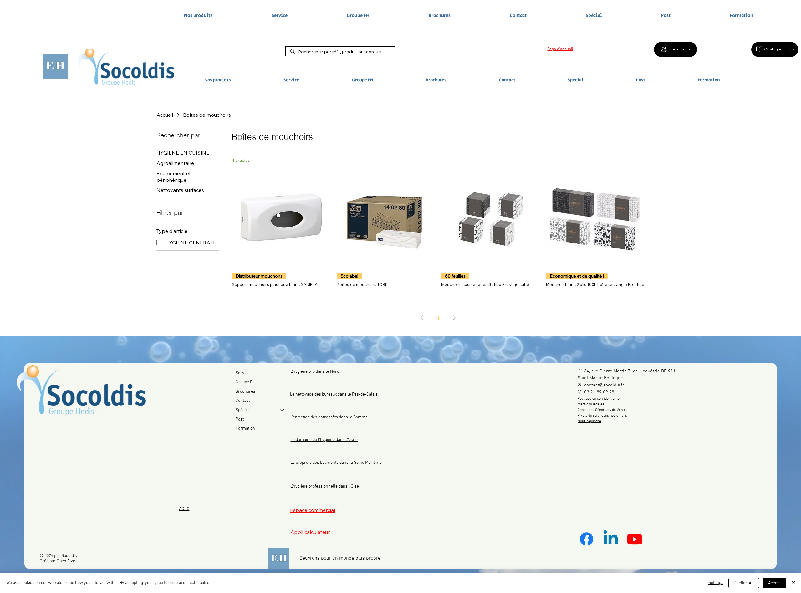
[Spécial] (282, 410)
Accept (774, 583)
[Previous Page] (422, 317)
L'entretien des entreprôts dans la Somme (329, 417)
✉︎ (601, 385)
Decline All (744, 583)
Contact (243, 400)
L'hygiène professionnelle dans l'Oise (324, 486)
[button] (242, 80)
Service (243, 373)
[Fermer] (793, 583)
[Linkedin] (611, 539)
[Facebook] (586, 539)
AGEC (184, 509)
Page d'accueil (560, 48)
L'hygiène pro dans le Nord (314, 371)
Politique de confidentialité (599, 398)
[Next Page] (454, 317)
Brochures (245, 391)
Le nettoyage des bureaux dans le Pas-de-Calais (334, 394)
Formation (245, 428)
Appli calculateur (310, 532)
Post (240, 419)
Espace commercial (312, 510)
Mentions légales (591, 404)
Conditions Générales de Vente (602, 410)
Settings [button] (715, 582)
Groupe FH (245, 382)
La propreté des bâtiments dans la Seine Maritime (336, 462)
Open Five (66, 561)
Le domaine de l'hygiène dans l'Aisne (324, 439)
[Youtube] (635, 539)
